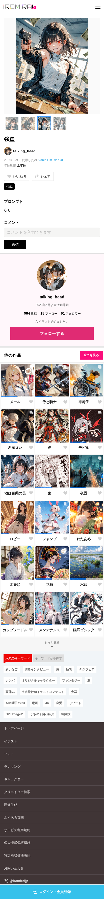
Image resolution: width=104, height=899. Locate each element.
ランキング (12, 767)
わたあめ (84, 539)
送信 (15, 245)
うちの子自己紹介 (42, 714)
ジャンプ (49, 539)
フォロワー (71, 313)
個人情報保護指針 (17, 843)
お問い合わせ (14, 868)
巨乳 (69, 669)
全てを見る (91, 355)
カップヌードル (15, 630)
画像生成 (10, 805)
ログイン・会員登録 (55, 892)
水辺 (83, 584)
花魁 (49, 584)
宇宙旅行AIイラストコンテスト (43, 692)
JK (47, 703)
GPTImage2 (14, 714)
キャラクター (14, 779)
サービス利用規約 (17, 830)
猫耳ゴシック (83, 630)
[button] (12, 123)
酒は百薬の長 (15, 493)
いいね (19, 176)
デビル (84, 448)
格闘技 (65, 714)
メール (15, 402)
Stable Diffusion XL (51, 160)
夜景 (83, 493)
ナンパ (10, 680)
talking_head (24, 151)
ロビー (15, 539)
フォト (9, 754)
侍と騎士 (49, 402)
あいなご (12, 669)
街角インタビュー (37, 669)
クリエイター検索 (17, 792)
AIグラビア (86, 669)
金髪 (59, 703)
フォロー (48, 313)
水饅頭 (15, 584)
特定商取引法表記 (17, 855)
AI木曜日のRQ (15, 703)
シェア (45, 176)
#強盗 (9, 186)
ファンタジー (71, 680)
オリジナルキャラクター (38, 680)
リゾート (75, 703)
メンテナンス (49, 630)
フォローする (52, 333)
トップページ (14, 728)
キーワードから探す (48, 658)
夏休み (10, 692)
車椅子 (84, 402)
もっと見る (52, 642)
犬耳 (74, 692)
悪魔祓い (15, 448)
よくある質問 (14, 817)
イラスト (10, 741)
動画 (35, 703)
